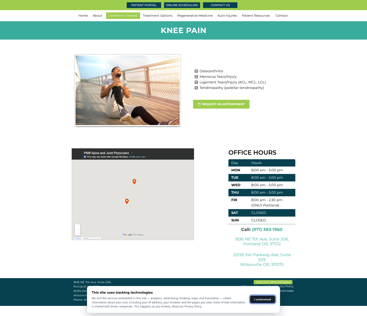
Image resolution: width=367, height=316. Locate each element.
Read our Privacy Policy (187, 306)
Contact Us (220, 5)
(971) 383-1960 (267, 229)
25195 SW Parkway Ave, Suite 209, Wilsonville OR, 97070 (262, 259)
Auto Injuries (227, 15)
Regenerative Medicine (195, 15)
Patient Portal (144, 5)
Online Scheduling (182, 5)
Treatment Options (157, 15)
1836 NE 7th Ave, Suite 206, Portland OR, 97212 (262, 241)
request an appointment (223, 104)
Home (83, 15)
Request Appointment (273, 282)
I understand (262, 299)
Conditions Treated (122, 15)
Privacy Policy (284, 286)
